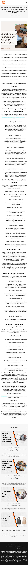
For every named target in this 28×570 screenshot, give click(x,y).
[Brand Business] (3, 2)
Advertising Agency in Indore (15, 556)
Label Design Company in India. (14, 505)
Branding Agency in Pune (17, 551)
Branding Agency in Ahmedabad (14, 553)
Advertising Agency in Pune (15, 555)
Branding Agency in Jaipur (6, 551)
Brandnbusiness (17, 475)
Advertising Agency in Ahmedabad (15, 557)
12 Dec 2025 (9, 15)
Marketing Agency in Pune (13, 559)
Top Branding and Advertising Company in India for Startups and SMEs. (14, 477)
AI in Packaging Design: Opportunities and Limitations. (14, 530)
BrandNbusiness (17, 15)
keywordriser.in (20, 546)
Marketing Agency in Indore (12, 560)
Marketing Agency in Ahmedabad (15, 561)
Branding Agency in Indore (16, 552)
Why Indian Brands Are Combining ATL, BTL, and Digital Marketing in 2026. (14, 449)
